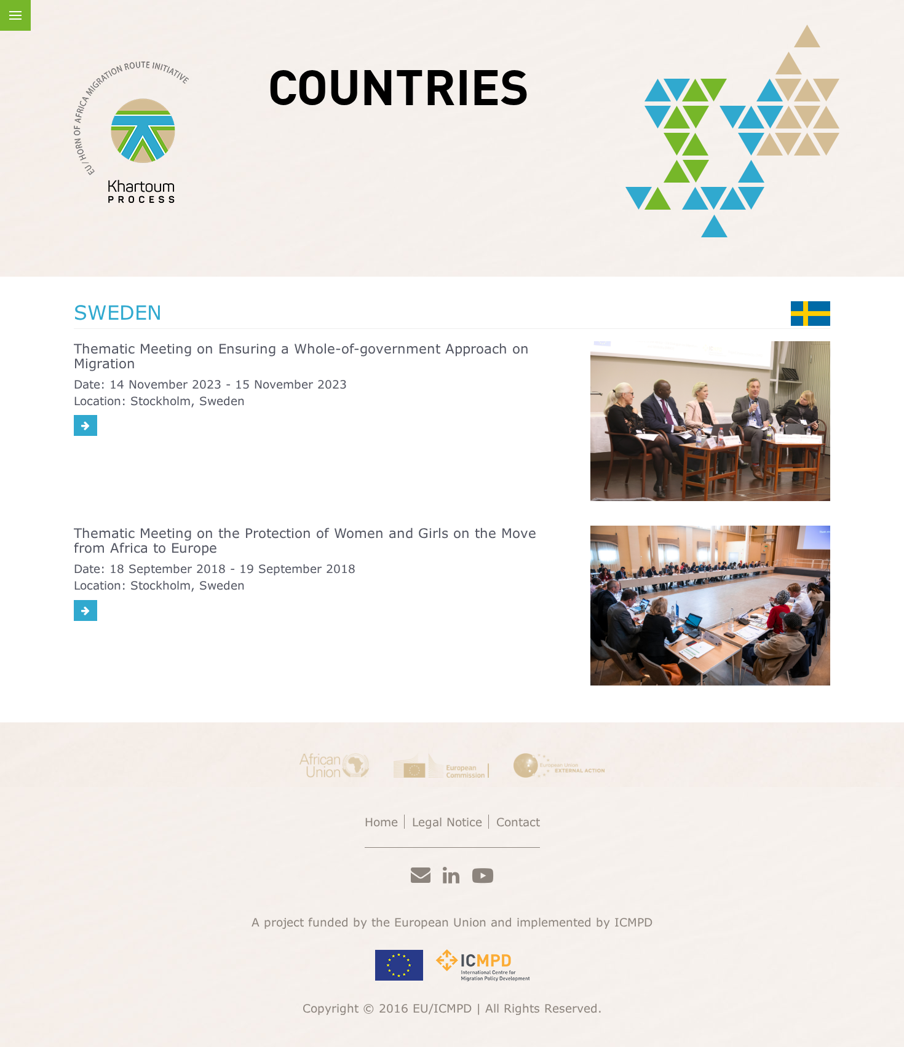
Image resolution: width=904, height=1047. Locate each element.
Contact (518, 822)
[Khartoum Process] (131, 132)
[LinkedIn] (451, 875)
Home (381, 822)
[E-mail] (420, 874)
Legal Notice (447, 822)
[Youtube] (483, 875)
